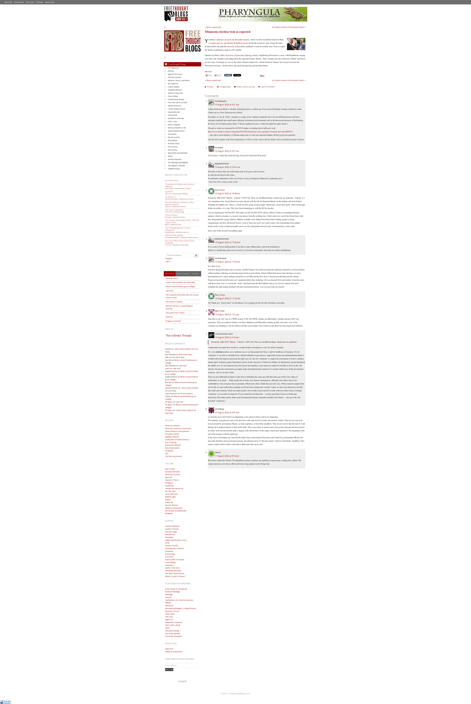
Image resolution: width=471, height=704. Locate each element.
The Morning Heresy (173, 456)
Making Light (170, 497)
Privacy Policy (19, 2)
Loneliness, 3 (170, 197)
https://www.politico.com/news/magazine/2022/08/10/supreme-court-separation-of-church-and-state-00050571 (250, 131)
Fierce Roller (173, 96)
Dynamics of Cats (172, 611)
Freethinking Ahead (176, 99)
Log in (168, 261)
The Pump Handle (172, 633)
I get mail (169, 290)
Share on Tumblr (228, 75)
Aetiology (169, 594)
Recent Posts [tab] (170, 274)
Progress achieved (173, 321)
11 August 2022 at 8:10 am (227, 456)
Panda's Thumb (171, 545)
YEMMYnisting (174, 169)
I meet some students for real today (180, 282)
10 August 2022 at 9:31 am (227, 151)
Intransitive (172, 115)
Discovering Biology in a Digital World (180, 608)
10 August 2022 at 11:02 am (227, 242)
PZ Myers (182, 217)
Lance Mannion (171, 494)
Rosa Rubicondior (172, 448)
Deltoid (168, 603)
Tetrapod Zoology (172, 631)
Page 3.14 (169, 619)
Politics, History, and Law (246, 87)
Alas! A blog (170, 469)
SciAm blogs (170, 554)
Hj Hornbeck (190, 199)
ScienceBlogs (170, 562)
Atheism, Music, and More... (179, 80)
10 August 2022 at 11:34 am (227, 298)
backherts (169, 191)
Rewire (168, 499)
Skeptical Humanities (173, 508)
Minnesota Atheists (173, 445)
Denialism (169, 605)
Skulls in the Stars (172, 568)
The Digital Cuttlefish (176, 165)
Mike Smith (220, 311)
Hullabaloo (169, 485)
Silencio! (169, 317)
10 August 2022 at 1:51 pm (227, 314)
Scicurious (169, 557)
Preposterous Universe (174, 548)
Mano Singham (174, 124)
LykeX (167, 368)
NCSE (167, 543)
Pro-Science (172, 147)
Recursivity (172, 150)
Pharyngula (172, 140)
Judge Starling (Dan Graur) (176, 540)
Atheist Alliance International (177, 431)
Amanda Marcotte (172, 472)
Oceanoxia (172, 134)
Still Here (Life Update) (174, 235)
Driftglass (169, 483)
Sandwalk (169, 451)
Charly (179, 224)
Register (169, 258)
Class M (168, 597)
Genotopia (169, 537)
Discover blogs (171, 532)
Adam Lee (186, 232)
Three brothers (171, 215)
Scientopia (169, 565)
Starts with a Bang (172, 625)
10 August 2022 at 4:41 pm (227, 412)
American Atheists (172, 425)
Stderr (170, 156)
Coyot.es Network (172, 526)
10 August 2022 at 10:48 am (227, 193)
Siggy (182, 212)
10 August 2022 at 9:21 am (227, 104)
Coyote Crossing (171, 529)
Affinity (171, 71)
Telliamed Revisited (173, 570)
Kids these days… (186, 354)
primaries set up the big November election (233, 39)
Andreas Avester (174, 77)
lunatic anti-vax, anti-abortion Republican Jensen (229, 43)
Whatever (169, 513)
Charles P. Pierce (172, 480)
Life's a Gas (172, 121)
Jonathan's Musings (176, 118)
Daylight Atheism (175, 90)
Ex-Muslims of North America (177, 439)
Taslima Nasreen (175, 159)
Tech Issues (30, 2)
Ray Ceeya (220, 190)
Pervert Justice (174, 137)
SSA (166, 453)
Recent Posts (49, 2)
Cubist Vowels (173, 87)
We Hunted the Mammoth (175, 511)
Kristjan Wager (184, 245)
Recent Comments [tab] (183, 274)
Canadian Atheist (172, 434)
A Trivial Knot (173, 68)
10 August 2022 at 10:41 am (227, 167)
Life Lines (169, 617)
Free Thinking (170, 442)
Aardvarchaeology (172, 591)
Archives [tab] (195, 274)
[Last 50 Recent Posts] (171, 180)
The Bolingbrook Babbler (178, 162)
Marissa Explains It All (177, 128)
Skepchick (169, 649)
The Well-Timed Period (174, 573)
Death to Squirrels (175, 93)
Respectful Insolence (173, 622)
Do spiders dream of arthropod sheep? (288, 27)
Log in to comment (268, 87)
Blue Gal (168, 477)
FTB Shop (39, 2)
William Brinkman (193, 237)
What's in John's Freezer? (175, 576)
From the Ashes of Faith (177, 102)
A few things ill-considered (176, 589)
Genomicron (170, 534)
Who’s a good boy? (213, 27)
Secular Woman (171, 505)
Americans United (172, 474)
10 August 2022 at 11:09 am (227, 261)
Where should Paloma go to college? (180, 286)
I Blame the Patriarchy (174, 488)
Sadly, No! (169, 502)
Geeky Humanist (174, 105)
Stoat (167, 628)
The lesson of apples (174, 301)
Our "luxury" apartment (174, 210)
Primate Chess (174, 143)
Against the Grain (175, 74)
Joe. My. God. (170, 491)
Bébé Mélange (184, 194)
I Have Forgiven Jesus (176, 109)
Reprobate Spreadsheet (177, 153)
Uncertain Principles (173, 636)
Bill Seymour (173, 83)
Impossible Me (174, 112)
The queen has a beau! (175, 313)
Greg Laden (170, 614)
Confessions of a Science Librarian (179, 600)
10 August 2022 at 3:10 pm (227, 337)
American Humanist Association (178, 428)
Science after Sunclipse (174, 559)
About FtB (8, 2)
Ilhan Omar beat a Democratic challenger (236, 55)
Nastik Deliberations (176, 131)
